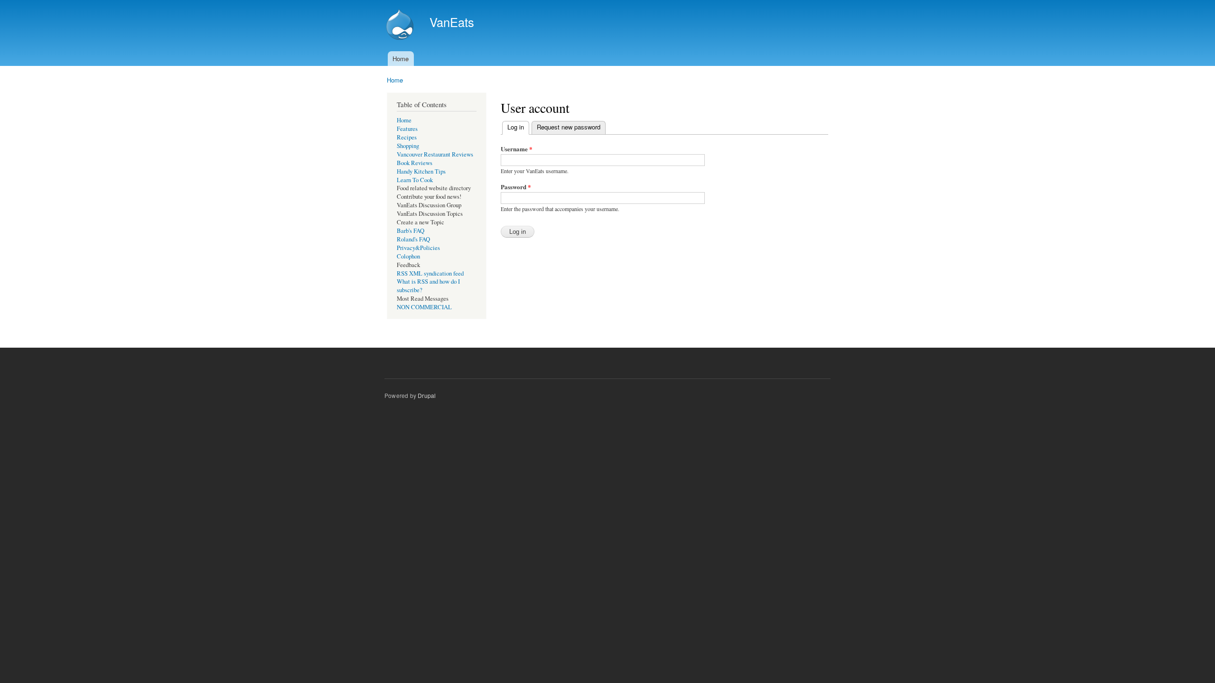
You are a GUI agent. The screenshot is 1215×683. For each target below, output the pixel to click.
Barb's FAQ (410, 231)
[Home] (401, 25)
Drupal (427, 395)
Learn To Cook (415, 180)
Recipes (407, 137)
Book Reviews (414, 163)
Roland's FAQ (413, 239)
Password (516, 186)
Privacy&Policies (418, 248)
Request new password (568, 126)
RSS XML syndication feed (430, 273)
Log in (518, 126)
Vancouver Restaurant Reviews (435, 154)
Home (401, 58)
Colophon (408, 256)
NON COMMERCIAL (424, 307)
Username (517, 148)
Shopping (408, 146)
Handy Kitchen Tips (421, 171)
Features (407, 129)
